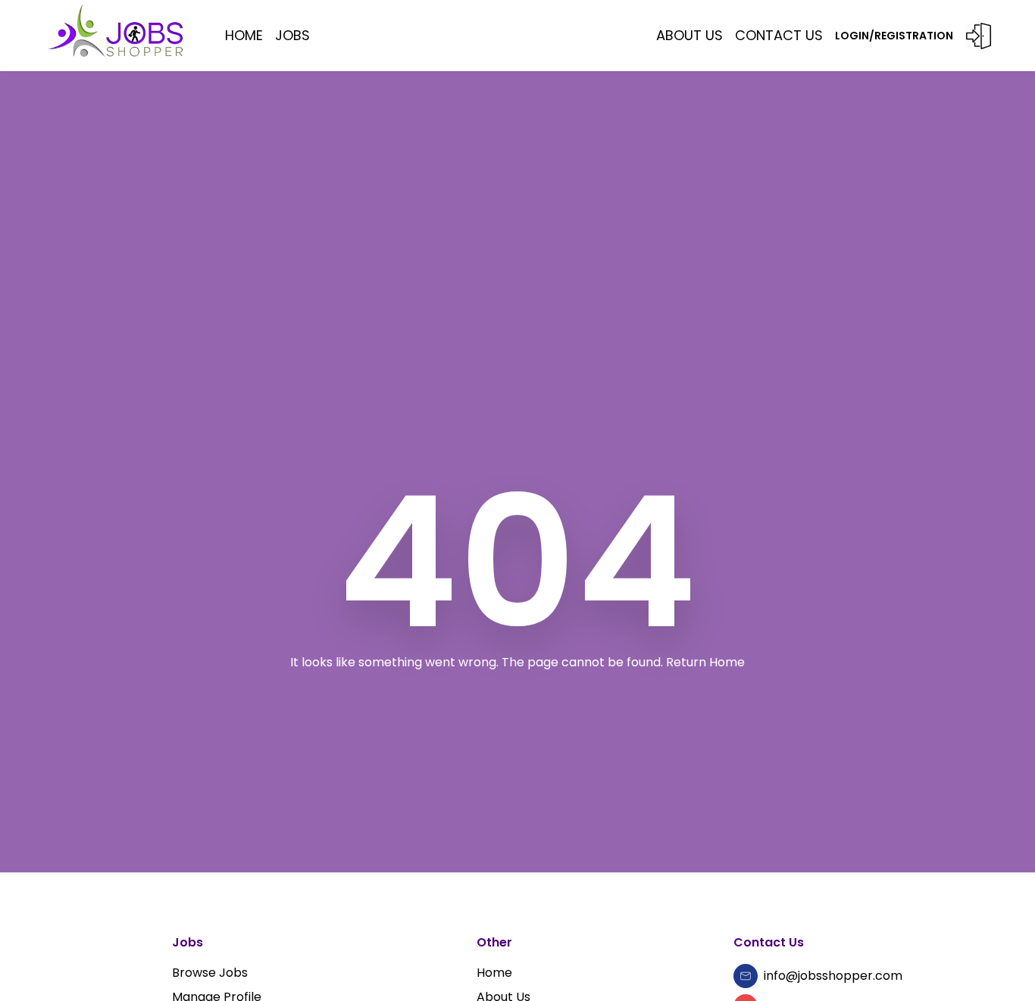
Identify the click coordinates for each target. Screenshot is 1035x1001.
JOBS (292, 35)
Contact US (779, 35)
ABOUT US (689, 35)
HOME (244, 35)
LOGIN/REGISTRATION (894, 35)
